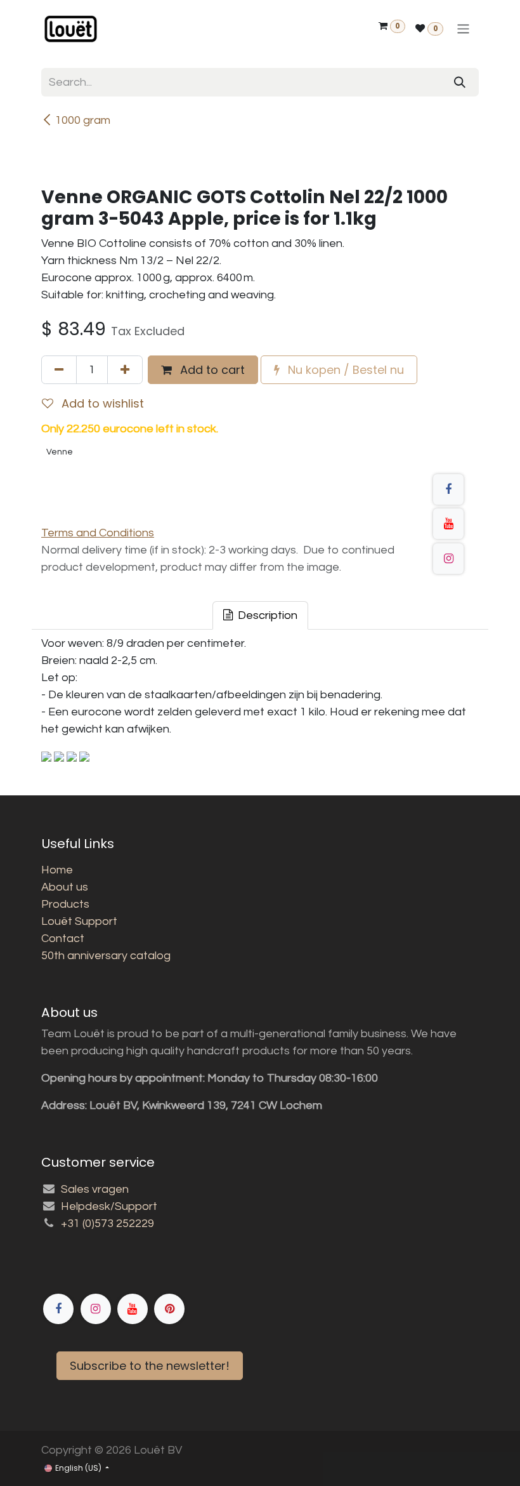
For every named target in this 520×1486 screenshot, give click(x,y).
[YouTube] (448, 523)
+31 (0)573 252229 (107, 1223)
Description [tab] (266, 615)
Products (65, 904)
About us (64, 887)
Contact (62, 938)
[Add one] (125, 369)
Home (57, 870)
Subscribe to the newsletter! (150, 1366)
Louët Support (79, 921)
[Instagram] (448, 558)
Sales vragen (95, 1189)
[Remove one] (59, 369)
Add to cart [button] (211, 370)
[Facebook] (448, 489)
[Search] (460, 82)
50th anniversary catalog (106, 956)
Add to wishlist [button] (101, 403)
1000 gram (82, 120)
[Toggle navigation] (463, 29)
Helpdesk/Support (109, 1206)
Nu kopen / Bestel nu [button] (344, 370)
